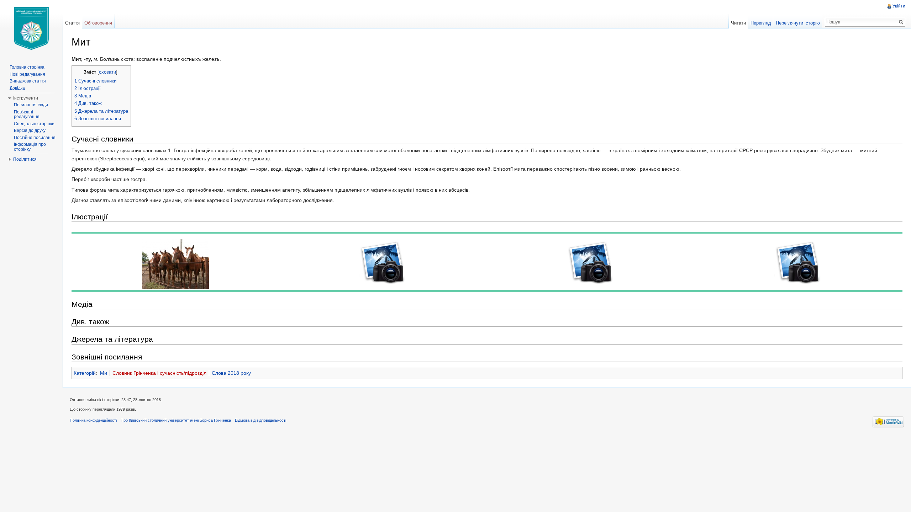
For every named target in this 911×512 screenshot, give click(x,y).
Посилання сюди (31, 104)
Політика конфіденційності (93, 420)
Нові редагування (27, 74)
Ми (103, 373)
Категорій (85, 373)
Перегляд (761, 23)
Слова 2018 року (231, 373)
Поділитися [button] (25, 159)
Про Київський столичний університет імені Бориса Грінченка (176, 420)
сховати (107, 72)
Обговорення (98, 23)
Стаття (72, 23)
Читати (738, 23)
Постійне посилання (35, 137)
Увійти (898, 6)
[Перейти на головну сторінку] (31, 28)
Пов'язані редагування (27, 114)
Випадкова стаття (28, 81)
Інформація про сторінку (30, 147)
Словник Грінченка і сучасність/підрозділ (159, 373)
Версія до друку (30, 130)
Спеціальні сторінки (34, 123)
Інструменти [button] (25, 98)
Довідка (17, 88)
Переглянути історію (798, 23)
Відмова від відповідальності (260, 420)
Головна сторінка (27, 67)
